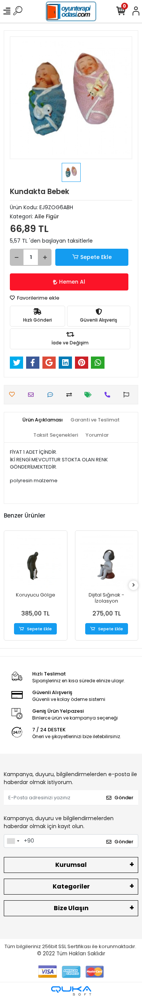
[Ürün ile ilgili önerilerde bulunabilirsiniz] (128, 394)
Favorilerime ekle (37, 297)
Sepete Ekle (96, 257)
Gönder (123, 797)
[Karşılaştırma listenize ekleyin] (71, 394)
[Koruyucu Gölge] (35, 562)
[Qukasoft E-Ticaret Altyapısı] (71, 991)
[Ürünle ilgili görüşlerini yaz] (52, 394)
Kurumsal (71, 864)
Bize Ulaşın (71, 908)
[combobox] (13, 841)
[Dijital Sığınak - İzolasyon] (106, 562)
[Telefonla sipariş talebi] (109, 394)
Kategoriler (71, 886)
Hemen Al (72, 282)
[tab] (42, 420)
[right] (133, 585)
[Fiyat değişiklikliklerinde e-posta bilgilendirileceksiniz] (90, 394)
